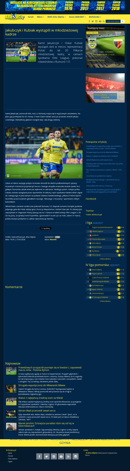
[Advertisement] (44, 89)
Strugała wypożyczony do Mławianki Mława (41, 385)
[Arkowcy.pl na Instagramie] (96, 21)
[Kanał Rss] (103, 21)
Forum (31, 17)
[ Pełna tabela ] (105, 259)
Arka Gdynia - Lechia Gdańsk (105, 96)
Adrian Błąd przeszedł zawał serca (36, 410)
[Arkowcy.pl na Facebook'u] (89, 21)
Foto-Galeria (12, 459)
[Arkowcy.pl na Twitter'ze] (93, 21)
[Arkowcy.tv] (100, 21)
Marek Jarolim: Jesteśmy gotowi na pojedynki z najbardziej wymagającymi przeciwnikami (103, 191)
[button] (122, 21)
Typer (10, 461)
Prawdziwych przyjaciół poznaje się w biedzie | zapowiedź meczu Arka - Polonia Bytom (50, 369)
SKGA (10, 453)
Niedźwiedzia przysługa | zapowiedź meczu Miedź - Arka (103, 181)
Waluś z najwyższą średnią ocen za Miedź (40, 397)
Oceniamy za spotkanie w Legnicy (98, 176)
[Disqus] (44, 324)
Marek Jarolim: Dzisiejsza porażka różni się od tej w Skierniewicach (46, 424)
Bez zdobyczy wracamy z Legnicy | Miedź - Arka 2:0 (104, 171)
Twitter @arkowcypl (94, 214)
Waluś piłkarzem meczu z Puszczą (99, 186)
